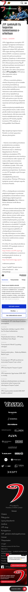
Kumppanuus (6, 530)
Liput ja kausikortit (7, 520)
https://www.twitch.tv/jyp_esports (12, 260)
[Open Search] (22, 3)
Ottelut (4, 514)
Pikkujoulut (5, 517)
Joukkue (4, 524)
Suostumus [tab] (5, 279)
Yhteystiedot (5, 540)
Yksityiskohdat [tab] (14, 279)
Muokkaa (13, 311)
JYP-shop (4, 527)
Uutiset (4, 537)
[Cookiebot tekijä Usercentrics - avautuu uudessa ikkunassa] (19, 275)
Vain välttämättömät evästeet (14, 315)
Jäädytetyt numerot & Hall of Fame (10, 546)
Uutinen (4, 39)
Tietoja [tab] (23, 279)
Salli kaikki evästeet (14, 306)
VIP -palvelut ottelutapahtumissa (13, 533)
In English (3, 544)
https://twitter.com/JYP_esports (11, 251)
